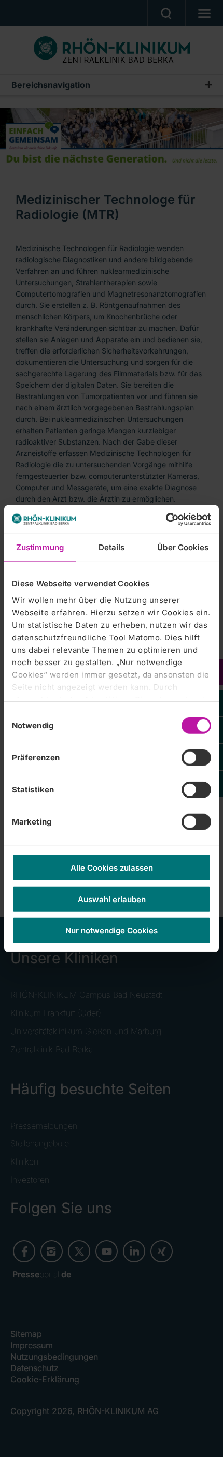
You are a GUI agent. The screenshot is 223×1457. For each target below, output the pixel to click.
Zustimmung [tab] (40, 547)
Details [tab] (112, 547)
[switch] (196, 757)
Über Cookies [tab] (182, 547)
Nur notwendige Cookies (111, 930)
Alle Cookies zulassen (112, 868)
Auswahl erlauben (112, 899)
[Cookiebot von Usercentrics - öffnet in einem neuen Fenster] (165, 519)
